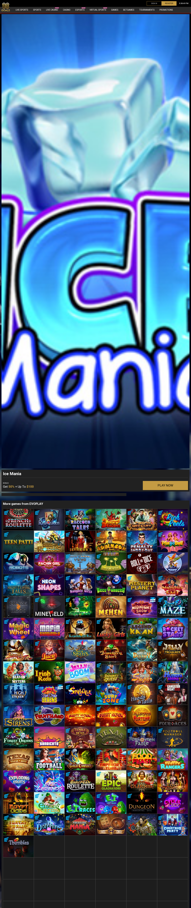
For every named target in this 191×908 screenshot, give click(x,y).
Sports (37, 10)
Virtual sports (98, 9)
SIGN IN (154, 3)
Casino (66, 10)
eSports (80, 9)
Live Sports (22, 10)
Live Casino (52, 9)
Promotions (166, 10)
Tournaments (147, 10)
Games (114, 10)
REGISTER (169, 3)
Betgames (128, 10)
